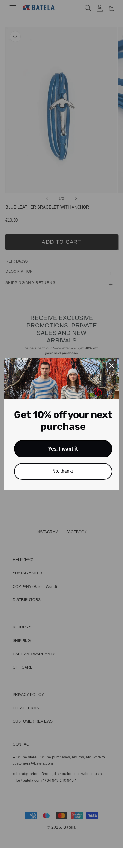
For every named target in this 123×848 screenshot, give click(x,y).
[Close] (111, 365)
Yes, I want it (63, 449)
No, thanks (63, 471)
